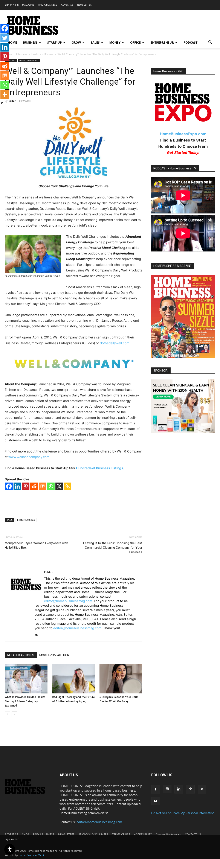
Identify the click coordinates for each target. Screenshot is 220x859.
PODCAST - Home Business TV (174, 168)
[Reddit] (34, 486)
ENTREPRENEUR (162, 42)
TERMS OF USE (121, 834)
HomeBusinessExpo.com (183, 133)
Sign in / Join (12, 4)
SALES (95, 42)
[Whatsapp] (51, 486)
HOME (12, 42)
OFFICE (135, 42)
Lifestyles (21, 54)
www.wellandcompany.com (28, 457)
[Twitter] (4, 38)
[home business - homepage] (28, 793)
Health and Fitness (42, 54)
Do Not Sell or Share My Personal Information (182, 813)
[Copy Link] (67, 486)
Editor (12, 100)
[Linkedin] (17, 486)
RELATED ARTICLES (20, 655)
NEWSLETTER (84, 4)
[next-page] (14, 714)
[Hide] (1, 103)
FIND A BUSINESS (47, 4)
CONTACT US (193, 834)
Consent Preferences (168, 834)
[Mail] (38, 635)
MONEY (115, 42)
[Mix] (42, 486)
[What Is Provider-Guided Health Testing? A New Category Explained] (26, 678)
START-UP (54, 42)
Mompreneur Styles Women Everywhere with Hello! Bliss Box (36, 545)
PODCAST (190, 42)
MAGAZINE (28, 4)
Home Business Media (31, 855)
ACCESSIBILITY (143, 834)
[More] (4, 94)
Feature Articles (26, 519)
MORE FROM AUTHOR (54, 655)
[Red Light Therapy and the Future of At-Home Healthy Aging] (73, 678)
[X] (59, 486)
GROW (76, 42)
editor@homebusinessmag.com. (68, 601)
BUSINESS (30, 42)
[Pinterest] (25, 486)
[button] (210, 43)
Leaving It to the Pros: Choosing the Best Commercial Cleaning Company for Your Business (112, 547)
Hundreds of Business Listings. (100, 468)
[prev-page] (7, 714)
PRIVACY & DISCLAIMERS (93, 834)
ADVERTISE (67, 4)
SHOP (25, 834)
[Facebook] (9, 486)
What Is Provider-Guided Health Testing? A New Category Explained (25, 701)
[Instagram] (167, 789)
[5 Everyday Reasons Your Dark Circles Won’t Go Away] (120, 678)
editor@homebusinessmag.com (99, 822)
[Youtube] (155, 801)
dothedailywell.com (114, 343)
